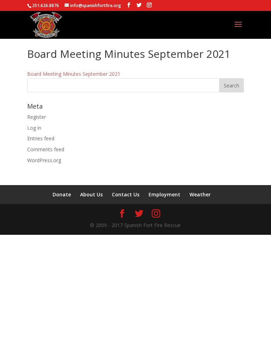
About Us (91, 194)
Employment (164, 194)
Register (36, 117)
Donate (62, 194)
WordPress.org (44, 160)
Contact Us (125, 194)
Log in (34, 127)
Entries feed (40, 138)
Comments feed (45, 149)
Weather (200, 194)
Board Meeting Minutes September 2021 (73, 74)
